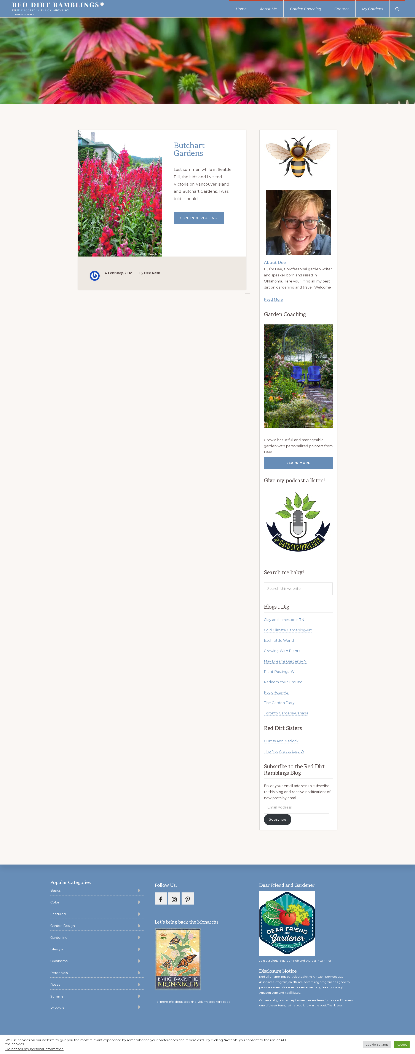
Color (54, 902)
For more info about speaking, (193, 1001)
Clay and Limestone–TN (284, 620)
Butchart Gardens (189, 149)
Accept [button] (402, 1044)
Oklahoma (59, 961)
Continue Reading (202, 220)
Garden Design (62, 926)
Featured (58, 914)
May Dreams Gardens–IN (285, 661)
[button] (397, 8)
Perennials (59, 973)
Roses (55, 984)
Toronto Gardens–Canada (286, 713)
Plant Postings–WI (280, 672)
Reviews (57, 1008)
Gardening (58, 937)
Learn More (298, 463)
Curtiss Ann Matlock (281, 741)
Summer (57, 996)
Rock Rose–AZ (276, 692)
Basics (55, 890)
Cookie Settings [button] (377, 1044)
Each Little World (279, 640)
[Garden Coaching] (298, 376)
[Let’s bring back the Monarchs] (178, 990)
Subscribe (277, 819)
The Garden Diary (279, 703)
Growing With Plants (282, 651)
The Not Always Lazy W (284, 751)
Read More (273, 299)
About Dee (275, 262)
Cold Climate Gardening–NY (288, 630)
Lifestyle (57, 949)
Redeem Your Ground (283, 682)
